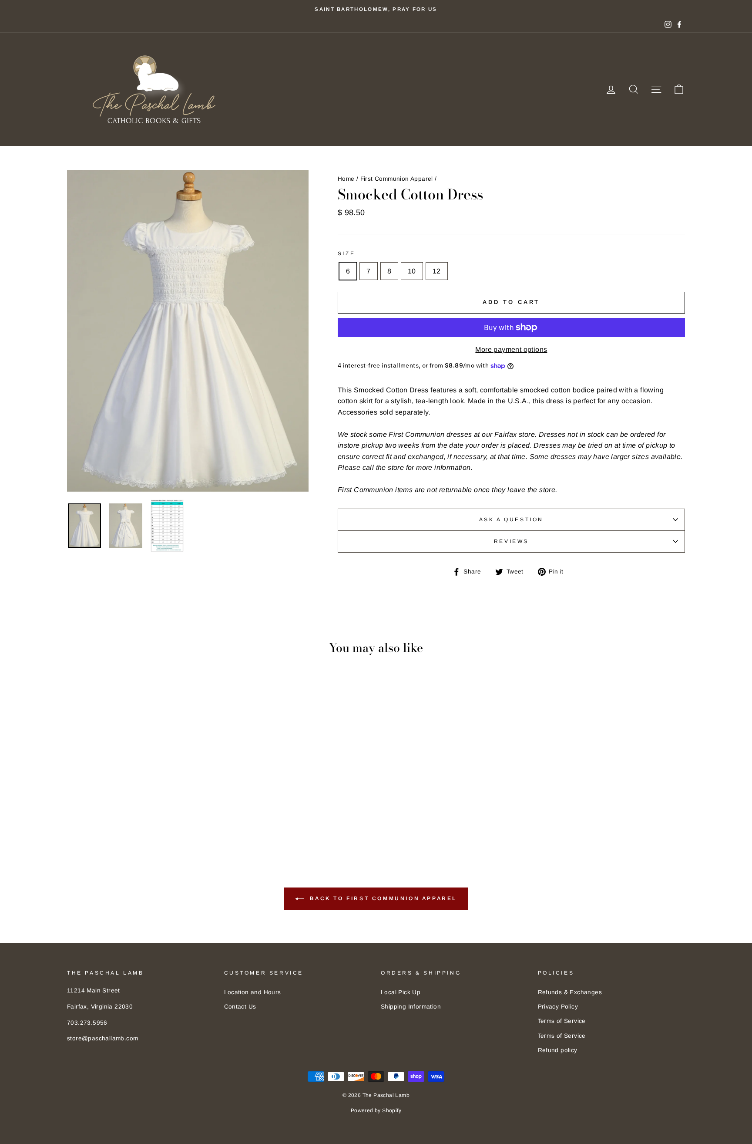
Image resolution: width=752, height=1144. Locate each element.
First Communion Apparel (396, 178)
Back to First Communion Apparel (382, 898)
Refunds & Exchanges (570, 992)
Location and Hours (252, 992)
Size (346, 253)
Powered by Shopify (376, 1110)
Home (346, 178)
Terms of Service (562, 1021)
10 (412, 271)
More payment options (511, 349)
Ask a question (511, 519)
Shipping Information (411, 1006)
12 (437, 271)
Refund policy (557, 1050)
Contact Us (240, 1006)
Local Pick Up (400, 992)
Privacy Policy (558, 1006)
